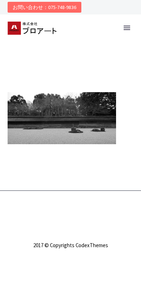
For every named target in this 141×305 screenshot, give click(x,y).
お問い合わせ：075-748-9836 (44, 7)
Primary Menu (126, 27)
